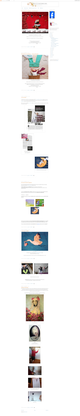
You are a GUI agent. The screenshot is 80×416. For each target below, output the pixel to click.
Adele (54, 22)
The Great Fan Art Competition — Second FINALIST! (29, 10)
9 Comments (31, 283)
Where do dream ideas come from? (26, 262)
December (52, 37)
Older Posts (47, 410)
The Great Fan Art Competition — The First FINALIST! (29, 53)
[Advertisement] (31, 50)
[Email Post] (33, 175)
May (51, 53)
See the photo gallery (29, 185)
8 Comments (31, 175)
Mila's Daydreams (40, 3)
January (52, 55)
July (51, 51)
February (52, 54)
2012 (51, 35)
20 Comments (31, 258)
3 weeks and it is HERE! (25, 230)
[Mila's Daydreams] (52, 18)
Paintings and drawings (24, 287)
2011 (51, 36)
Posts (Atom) (25, 411)
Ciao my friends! (23, 97)
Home (35, 410)
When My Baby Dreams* (38, 252)
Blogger (57, 60)
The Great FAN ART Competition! (26, 182)
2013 (51, 34)
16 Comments (31, 407)
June (51, 52)
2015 (51, 33)
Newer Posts (22, 410)
